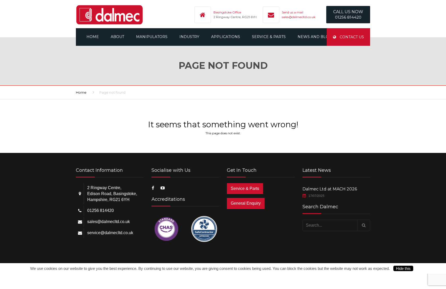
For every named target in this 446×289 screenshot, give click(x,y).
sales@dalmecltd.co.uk (298, 17)
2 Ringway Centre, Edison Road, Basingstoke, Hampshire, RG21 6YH (112, 194)
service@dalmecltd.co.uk (110, 233)
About (117, 36)
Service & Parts (269, 36)
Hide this (403, 268)
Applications (225, 36)
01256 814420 (100, 210)
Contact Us (351, 37)
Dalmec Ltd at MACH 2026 (329, 189)
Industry (189, 36)
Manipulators (152, 36)
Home (92, 36)
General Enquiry (246, 203)
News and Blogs (316, 36)
